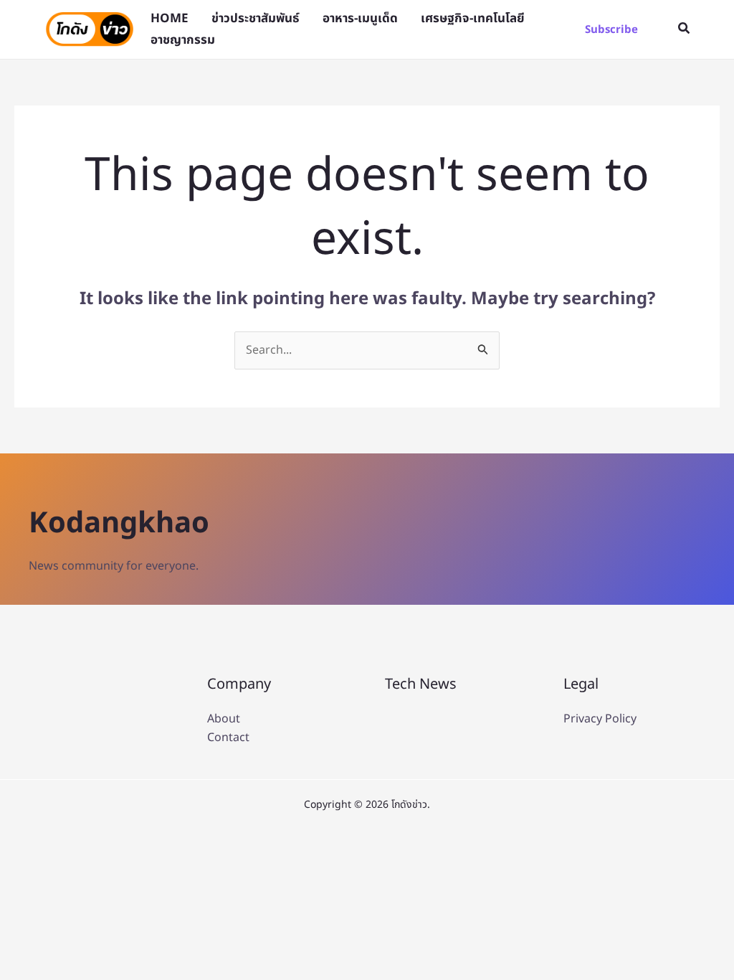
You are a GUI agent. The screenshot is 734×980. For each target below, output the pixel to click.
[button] (611, 29)
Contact (228, 737)
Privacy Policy (600, 718)
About (223, 718)
